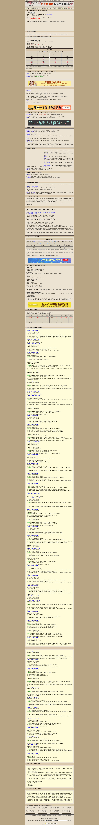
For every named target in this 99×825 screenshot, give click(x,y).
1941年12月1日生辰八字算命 (66, 811)
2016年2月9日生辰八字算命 (66, 810)
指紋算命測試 (55, 7)
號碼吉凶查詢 (39, 815)
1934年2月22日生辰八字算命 (54, 813)
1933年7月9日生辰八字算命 (42, 810)
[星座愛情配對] (49, 262)
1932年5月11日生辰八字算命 (30, 808)
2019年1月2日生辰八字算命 (30, 810)
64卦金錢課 (64, 7)
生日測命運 (49, 8)
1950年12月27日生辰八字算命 (54, 811)
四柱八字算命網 (53, 818)
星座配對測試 (44, 815)
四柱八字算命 (29, 815)
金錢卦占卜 (69, 815)
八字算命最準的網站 (47, 818)
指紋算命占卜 (55, 815)
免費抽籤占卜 (49, 815)
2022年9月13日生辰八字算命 (54, 808)
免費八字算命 (29, 7)
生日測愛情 (54, 8)
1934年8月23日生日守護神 (62, 34)
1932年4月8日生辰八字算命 (42, 808)
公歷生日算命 (39, 8)
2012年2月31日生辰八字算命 (54, 810)
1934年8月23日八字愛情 (52, 34)
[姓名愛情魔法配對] (49, 85)
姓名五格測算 (34, 815)
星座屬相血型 (70, 8)
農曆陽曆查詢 (60, 815)
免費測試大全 (65, 8)
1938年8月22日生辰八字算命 (42, 807)
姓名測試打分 (34, 7)
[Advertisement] (49, 26)
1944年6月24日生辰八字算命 (30, 811)
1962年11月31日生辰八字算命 (66, 807)
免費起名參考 (60, 7)
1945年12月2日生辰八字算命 (42, 813)
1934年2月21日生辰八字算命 (66, 813)
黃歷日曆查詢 (44, 7)
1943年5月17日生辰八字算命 (30, 813)
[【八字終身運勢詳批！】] (49, 307)
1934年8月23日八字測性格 (41, 34)
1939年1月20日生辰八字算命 (54, 807)
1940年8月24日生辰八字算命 (66, 808)
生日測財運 (59, 8)
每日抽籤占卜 (49, 7)
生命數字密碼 (34, 8)
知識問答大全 (65, 815)
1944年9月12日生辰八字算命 (42, 811)
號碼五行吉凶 (39, 7)
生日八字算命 (44, 8)
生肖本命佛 (28, 8)
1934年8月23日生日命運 (31, 34)
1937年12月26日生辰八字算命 (30, 807)
